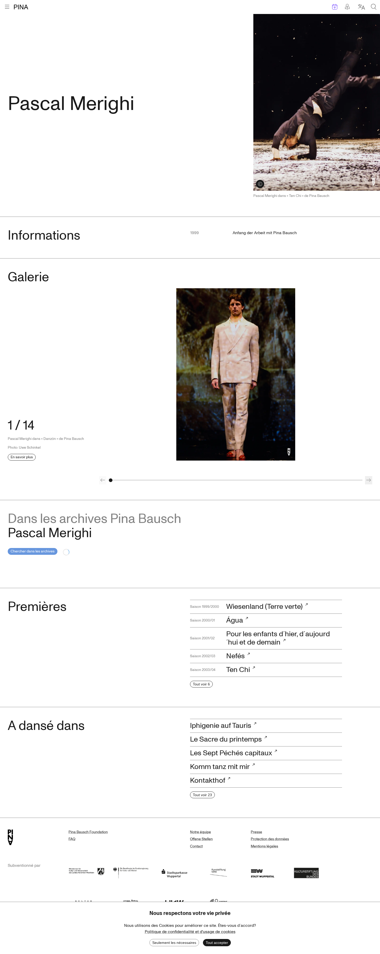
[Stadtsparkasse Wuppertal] (174, 872)
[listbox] (236, 374)
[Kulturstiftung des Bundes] (306, 872)
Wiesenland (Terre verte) (264, 607)
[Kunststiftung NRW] (218, 872)
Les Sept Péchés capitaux (231, 753)
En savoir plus (22, 457)
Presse (256, 832)
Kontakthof (207, 780)
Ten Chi (238, 670)
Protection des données (270, 839)
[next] (368, 480)
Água (234, 620)
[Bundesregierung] (130, 872)
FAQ (72, 839)
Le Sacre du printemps (226, 739)
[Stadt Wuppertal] (262, 872)
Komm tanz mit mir (220, 767)
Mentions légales (264, 846)
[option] (236, 374)
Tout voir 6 (201, 684)
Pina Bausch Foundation (88, 832)
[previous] (102, 480)
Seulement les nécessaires (174, 943)
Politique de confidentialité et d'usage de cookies (190, 932)
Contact (196, 846)
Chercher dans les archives (33, 551)
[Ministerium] (87, 872)
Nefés (235, 656)
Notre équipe (200, 832)
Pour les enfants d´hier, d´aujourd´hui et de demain (278, 638)
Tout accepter (217, 943)
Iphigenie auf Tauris (220, 726)
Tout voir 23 (202, 795)
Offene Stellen (201, 839)
